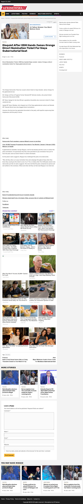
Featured (61, 57)
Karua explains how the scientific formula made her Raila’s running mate (28, 391)
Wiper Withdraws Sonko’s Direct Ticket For (44, 359)
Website (6, 444)
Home (7, 14)
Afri (12, 57)
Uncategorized (63, 70)
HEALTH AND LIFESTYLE (45, 14)
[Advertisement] (29, 77)
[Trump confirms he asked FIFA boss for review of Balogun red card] (31, 472)
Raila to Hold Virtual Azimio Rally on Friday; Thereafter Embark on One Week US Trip (15, 359)
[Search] (81, 13)
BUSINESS (33, 14)
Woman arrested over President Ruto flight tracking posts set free (51, 486)
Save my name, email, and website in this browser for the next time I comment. (28, 451)
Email (6, 438)
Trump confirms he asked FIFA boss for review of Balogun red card (30, 487)
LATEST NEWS (15, 14)
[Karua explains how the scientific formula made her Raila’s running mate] (29, 377)
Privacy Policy (10, 499)
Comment (7, 411)
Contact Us (37, 499)
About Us (29, 499)
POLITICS (24, 14)
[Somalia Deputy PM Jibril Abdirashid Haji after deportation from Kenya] (48, 377)
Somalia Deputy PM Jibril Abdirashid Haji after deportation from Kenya (48, 391)
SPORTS (56, 14)
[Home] (3, 14)
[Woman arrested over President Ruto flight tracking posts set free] (51, 472)
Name (6, 431)
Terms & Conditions (20, 499)
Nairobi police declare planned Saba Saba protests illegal (9, 390)
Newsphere (48, 502)
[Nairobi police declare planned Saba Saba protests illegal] (10, 377)
